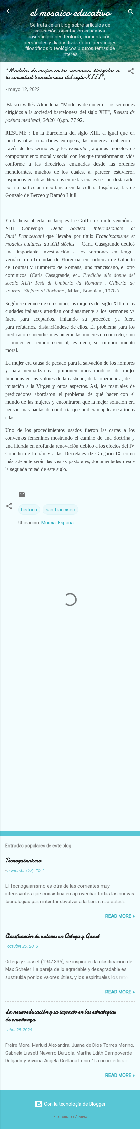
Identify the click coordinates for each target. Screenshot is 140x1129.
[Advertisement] (70, 750)
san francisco (60, 510)
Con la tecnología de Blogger (74, 1104)
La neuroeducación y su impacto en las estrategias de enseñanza (60, 1016)
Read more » (120, 916)
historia (29, 510)
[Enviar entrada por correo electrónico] (22, 497)
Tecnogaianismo (23, 860)
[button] (131, 72)
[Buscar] (131, 13)
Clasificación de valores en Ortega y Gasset (52, 936)
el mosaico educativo (70, 12)
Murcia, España (57, 523)
